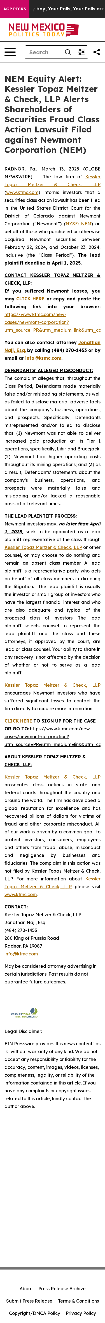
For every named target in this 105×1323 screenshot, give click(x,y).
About (26, 1288)
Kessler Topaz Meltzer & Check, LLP (43, 547)
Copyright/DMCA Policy (34, 1313)
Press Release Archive (62, 1288)
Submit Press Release (29, 1301)
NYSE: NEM (78, 223)
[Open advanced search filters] (81, 52)
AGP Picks (14, 8)
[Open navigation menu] (10, 52)
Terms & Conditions (78, 1301)
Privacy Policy (81, 1313)
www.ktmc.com (22, 192)
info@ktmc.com (21, 954)
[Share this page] (97, 52)
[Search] (67, 52)
